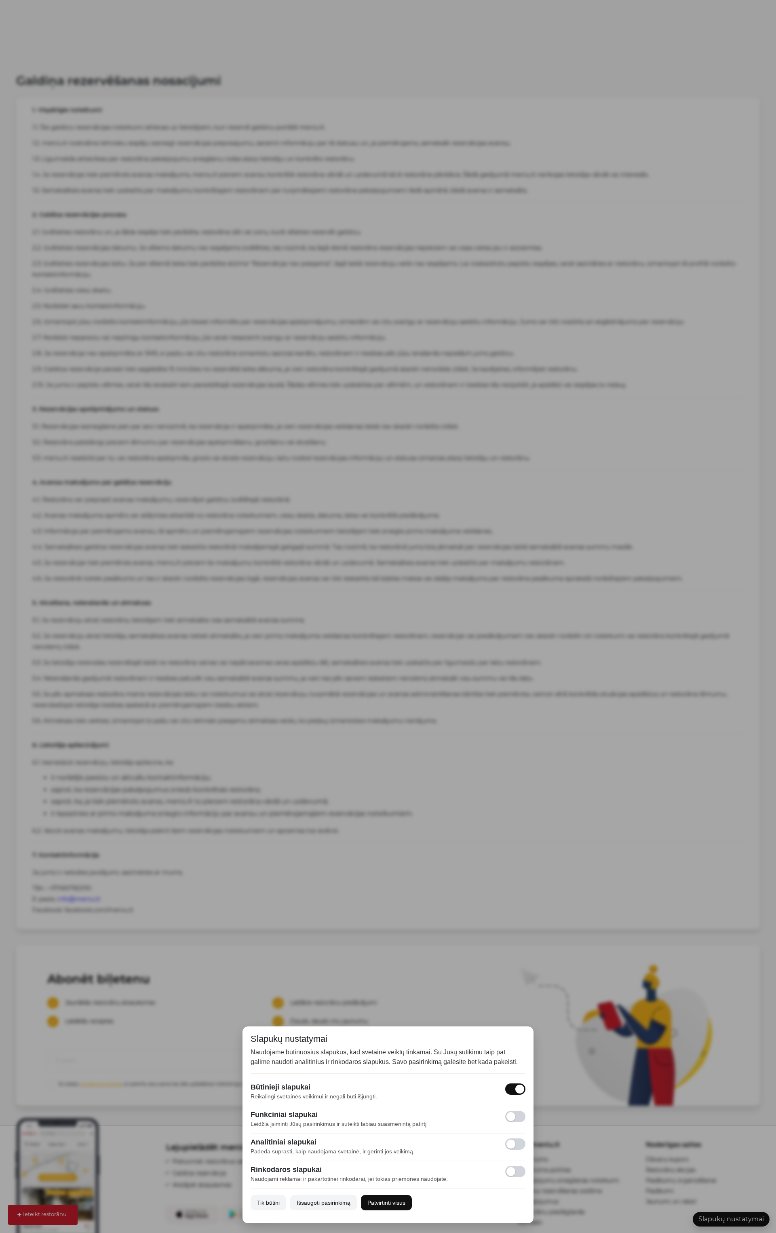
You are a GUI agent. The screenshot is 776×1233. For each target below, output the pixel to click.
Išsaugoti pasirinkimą (323, 1202)
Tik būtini (268, 1202)
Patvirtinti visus (386, 1202)
